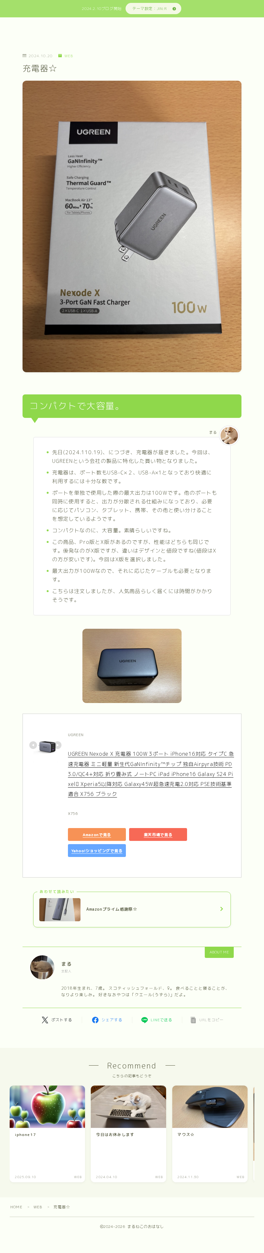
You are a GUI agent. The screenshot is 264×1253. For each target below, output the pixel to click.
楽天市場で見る (158, 834)
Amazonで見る (97, 834)
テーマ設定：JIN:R (149, 8)
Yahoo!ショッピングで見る (97, 850)
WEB (68, 56)
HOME (16, 1207)
